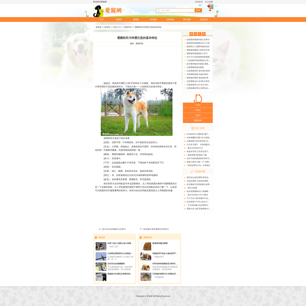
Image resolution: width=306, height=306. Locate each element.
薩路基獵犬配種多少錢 (197, 155)
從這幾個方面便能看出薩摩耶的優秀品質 (204, 184)
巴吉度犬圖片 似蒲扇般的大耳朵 (201, 144)
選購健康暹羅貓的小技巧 (197, 53)
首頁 (102, 19)
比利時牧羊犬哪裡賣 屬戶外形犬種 (201, 134)
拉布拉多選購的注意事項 (115, 229)
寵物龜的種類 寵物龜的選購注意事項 (202, 78)
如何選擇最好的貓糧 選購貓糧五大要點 (203, 64)
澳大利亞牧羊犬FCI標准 (197, 195)
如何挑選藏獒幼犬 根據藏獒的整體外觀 (203, 191)
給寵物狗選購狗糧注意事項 (198, 40)
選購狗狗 (128, 27)
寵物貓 (136, 19)
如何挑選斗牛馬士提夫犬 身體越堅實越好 (204, 202)
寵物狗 (119, 19)
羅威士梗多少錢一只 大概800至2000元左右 (205, 162)
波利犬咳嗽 (192, 188)
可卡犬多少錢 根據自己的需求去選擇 (202, 198)
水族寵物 (170, 19)
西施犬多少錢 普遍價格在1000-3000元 (203, 209)
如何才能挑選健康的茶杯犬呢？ (200, 158)
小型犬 (198, 105)
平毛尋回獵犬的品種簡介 (198, 205)
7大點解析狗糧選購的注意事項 (200, 60)
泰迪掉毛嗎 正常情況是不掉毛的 (200, 151)
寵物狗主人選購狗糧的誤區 (198, 46)
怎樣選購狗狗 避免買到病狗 (198, 71)
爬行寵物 (187, 19)
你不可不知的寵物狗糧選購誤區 (200, 57)
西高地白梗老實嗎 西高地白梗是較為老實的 (205, 177)
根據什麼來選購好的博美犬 (157, 229)
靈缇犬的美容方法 (195, 148)
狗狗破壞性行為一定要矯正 (198, 165)
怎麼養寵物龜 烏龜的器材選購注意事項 (203, 74)
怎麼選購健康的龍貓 (195, 67)
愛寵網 (98, 27)
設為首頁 (199, 2)
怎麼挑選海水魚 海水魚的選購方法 (201, 85)
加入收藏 (209, 2)
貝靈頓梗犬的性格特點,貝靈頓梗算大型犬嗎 (205, 141)
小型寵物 (153, 19)
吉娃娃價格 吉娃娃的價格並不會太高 (202, 181)
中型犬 (198, 110)
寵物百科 (204, 19)
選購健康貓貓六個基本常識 (198, 50)
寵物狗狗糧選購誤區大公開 (198, 43)
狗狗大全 (117, 27)
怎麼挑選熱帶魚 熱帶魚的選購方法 (201, 88)
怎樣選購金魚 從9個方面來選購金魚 (202, 81)
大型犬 (198, 115)
